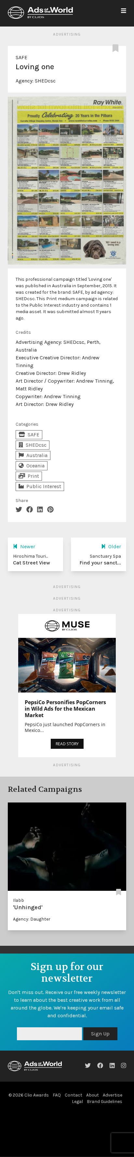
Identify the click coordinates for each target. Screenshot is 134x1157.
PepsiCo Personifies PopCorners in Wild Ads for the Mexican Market (65, 709)
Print (33, 476)
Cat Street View (31, 563)
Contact (73, 1095)
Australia (36, 455)
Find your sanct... (100, 563)
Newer (27, 546)
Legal (77, 1101)
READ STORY (67, 744)
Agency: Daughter (31, 919)
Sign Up (100, 1034)
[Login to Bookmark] (117, 48)
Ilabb (18, 900)
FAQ (57, 1095)
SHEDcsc (45, 81)
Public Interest (43, 486)
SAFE (21, 57)
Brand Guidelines (104, 1101)
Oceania (35, 466)
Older (114, 546)
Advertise (112, 1095)
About (92, 1095)
